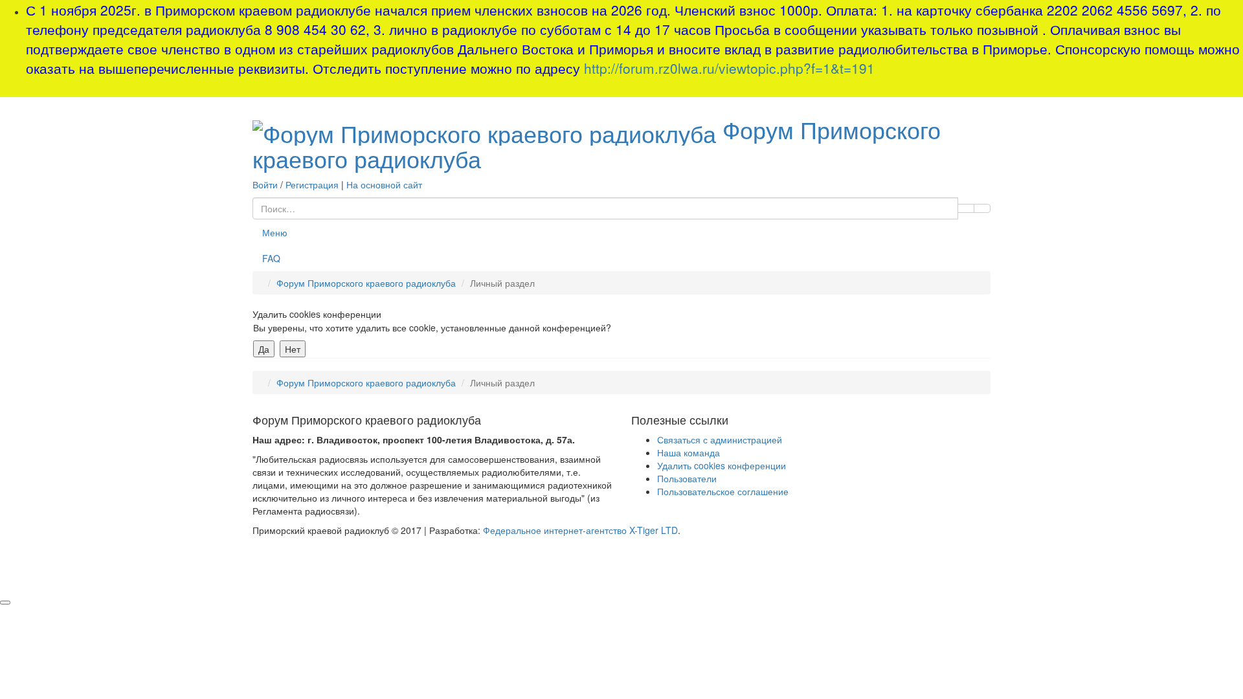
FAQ (271, 258)
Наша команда (688, 452)
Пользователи (687, 478)
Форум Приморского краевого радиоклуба (596, 144)
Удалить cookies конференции (721, 465)
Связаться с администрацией (719, 439)
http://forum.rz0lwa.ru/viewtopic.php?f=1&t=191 (729, 68)
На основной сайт (384, 184)
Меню (274, 232)
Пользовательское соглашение (723, 491)
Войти (265, 184)
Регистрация (312, 184)
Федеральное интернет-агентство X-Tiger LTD (580, 530)
